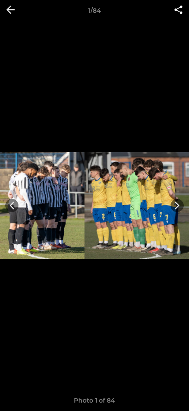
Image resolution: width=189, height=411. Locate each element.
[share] (178, 10)
